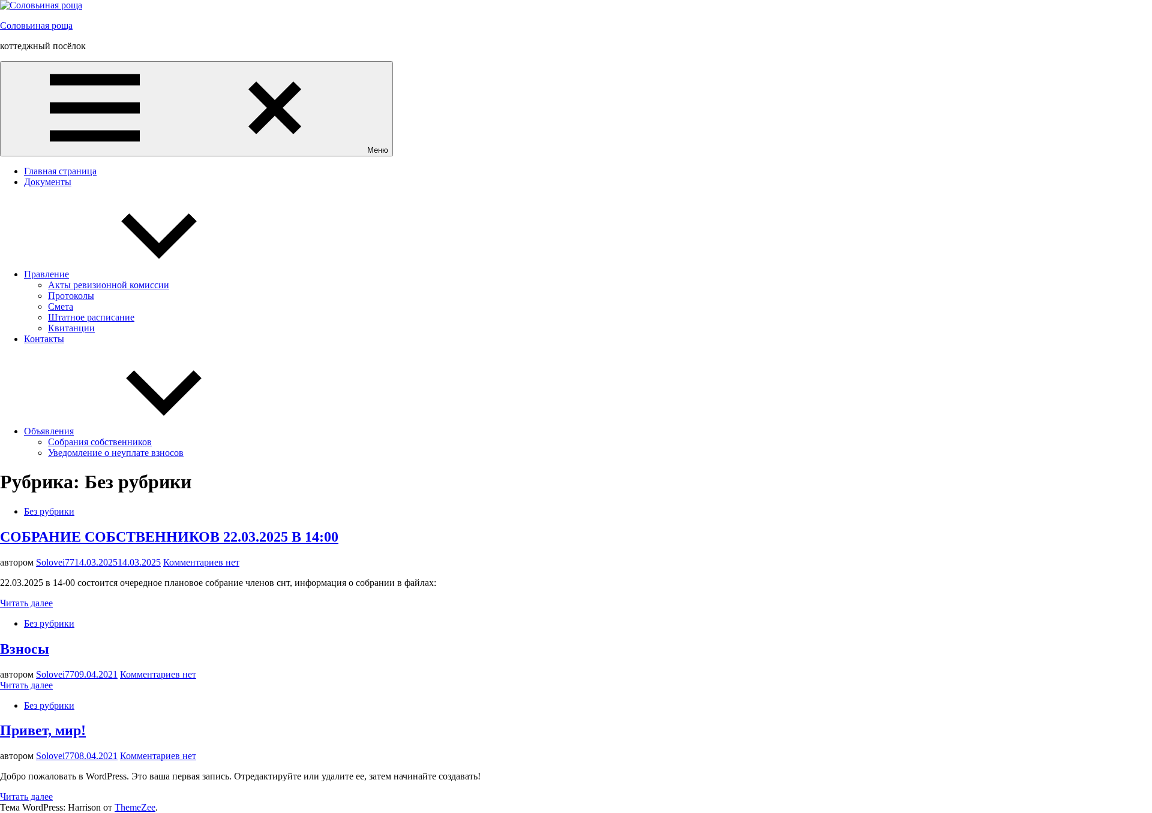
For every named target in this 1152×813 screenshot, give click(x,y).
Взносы (24, 649)
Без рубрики (49, 511)
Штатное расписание (91, 317)
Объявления (49, 431)
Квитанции (71, 328)
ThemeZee (135, 807)
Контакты (44, 339)
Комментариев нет (201, 562)
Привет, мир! (43, 730)
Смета (60, 306)
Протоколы (71, 296)
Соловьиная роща (36, 25)
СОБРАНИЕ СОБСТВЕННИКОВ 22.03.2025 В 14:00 (169, 537)
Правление (46, 274)
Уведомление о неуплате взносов (116, 453)
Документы (47, 182)
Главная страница (60, 171)
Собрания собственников (100, 442)
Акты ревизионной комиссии (108, 285)
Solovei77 (55, 562)
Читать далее (26, 603)
